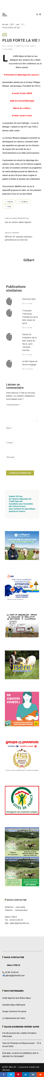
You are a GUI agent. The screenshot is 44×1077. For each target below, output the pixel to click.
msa (4, 35)
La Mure (24, 201)
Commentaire (13, 404)
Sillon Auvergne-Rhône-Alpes (21, 1026)
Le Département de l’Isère (13, 1018)
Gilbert (10, 49)
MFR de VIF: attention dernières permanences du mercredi (18, 238)
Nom (9, 428)
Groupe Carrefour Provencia (14, 1011)
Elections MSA (29, 299)
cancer (10, 201)
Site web (10, 457)
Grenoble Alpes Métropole (13, 1004)
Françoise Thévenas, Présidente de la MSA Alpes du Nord (30, 317)
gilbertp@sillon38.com (15, 975)
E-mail (10, 442)
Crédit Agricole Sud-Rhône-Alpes (16, 998)
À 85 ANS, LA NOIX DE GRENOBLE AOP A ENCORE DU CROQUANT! (20, 1055)
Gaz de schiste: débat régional (18, 222)
